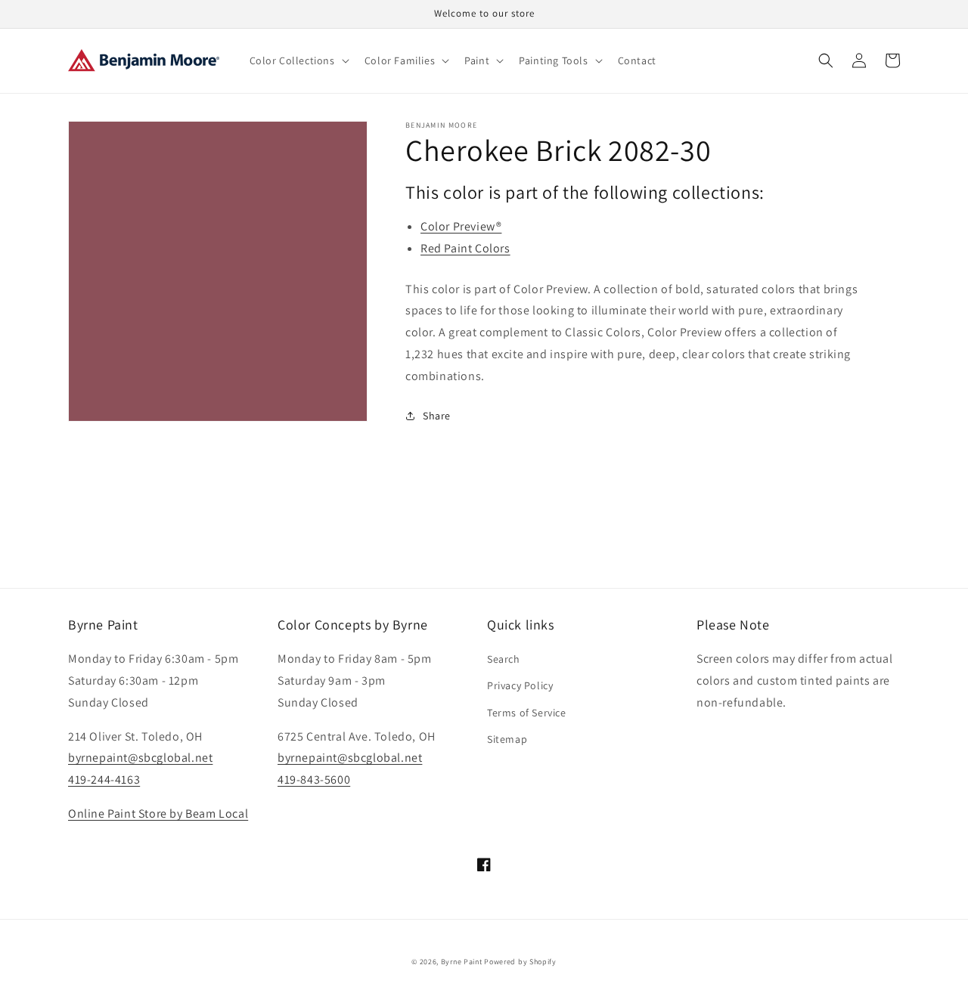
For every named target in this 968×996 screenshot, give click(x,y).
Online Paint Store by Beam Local (158, 813)
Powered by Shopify (520, 962)
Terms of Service (526, 712)
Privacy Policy (520, 685)
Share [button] (437, 415)
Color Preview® (460, 226)
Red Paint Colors (465, 248)
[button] (297, 60)
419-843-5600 (314, 779)
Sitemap (507, 739)
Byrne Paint (461, 962)
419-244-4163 (104, 779)
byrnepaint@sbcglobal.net (140, 758)
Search (503, 659)
